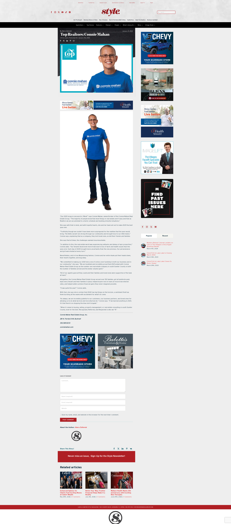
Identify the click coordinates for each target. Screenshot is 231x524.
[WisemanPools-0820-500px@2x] (157, 33)
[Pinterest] (70, 41)
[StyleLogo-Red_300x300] (111, 4)
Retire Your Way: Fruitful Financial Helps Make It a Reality (66, 493)
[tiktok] (66, 12)
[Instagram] (147, 226)
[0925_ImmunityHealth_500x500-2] (157, 142)
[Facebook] (60, 41)
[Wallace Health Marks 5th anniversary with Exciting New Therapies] (92, 480)
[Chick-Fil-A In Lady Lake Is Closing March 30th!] (143, 254)
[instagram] (55, 12)
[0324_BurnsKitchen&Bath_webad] (115, 335)
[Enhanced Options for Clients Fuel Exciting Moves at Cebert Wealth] (118, 480)
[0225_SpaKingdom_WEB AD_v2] (157, 106)
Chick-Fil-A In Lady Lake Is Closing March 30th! (159, 254)
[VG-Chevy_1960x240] (96, 102)
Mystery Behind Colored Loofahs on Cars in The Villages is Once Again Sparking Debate (160, 244)
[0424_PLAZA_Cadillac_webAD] (77, 335)
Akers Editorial (66, 31)
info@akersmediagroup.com (143, 507)
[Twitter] (151, 226)
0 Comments (72, 497)
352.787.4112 (129, 507)
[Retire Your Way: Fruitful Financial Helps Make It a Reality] (67, 480)
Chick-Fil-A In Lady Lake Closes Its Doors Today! (159, 262)
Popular (149, 236)
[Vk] (131, 448)
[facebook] (51, 12)
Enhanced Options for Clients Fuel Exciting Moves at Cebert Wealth (118, 493)
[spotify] (70, 12)
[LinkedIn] (67, 41)
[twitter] (59, 12)
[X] (64, 41)
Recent (165, 236)
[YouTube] (155, 226)
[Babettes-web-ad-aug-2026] (157, 69)
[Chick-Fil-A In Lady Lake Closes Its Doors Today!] (143, 262)
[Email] (73, 41)
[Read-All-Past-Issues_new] (157, 180)
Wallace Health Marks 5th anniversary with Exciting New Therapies (91, 493)
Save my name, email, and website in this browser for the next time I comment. (90, 415)
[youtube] (62, 12)
